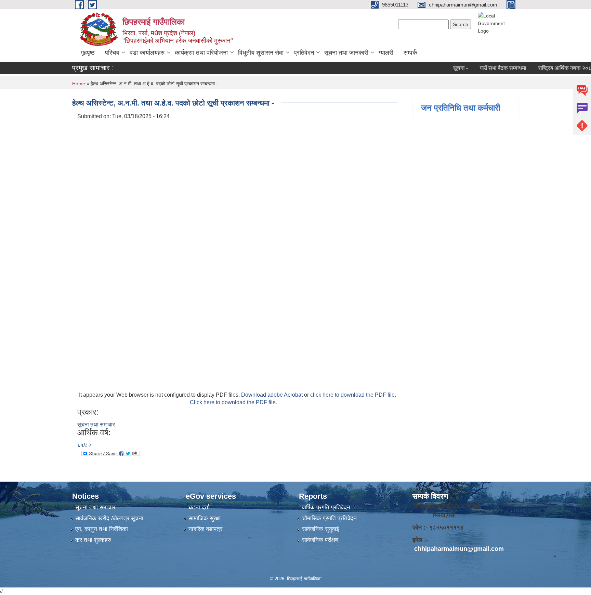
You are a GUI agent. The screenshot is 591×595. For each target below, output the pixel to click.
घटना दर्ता (199, 507)
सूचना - (450, 68)
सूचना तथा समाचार (96, 424)
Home (78, 83)
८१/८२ (84, 445)
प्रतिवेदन (304, 52)
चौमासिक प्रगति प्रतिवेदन (329, 518)
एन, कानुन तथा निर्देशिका (101, 529)
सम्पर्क (410, 52)
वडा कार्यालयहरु (147, 52)
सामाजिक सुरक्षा (204, 518)
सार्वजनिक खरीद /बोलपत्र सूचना (109, 518)
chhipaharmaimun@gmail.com (459, 548)
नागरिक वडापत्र (205, 529)
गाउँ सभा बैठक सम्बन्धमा (493, 68)
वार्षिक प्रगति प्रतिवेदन (326, 507)
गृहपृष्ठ (88, 52)
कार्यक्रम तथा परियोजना (201, 52)
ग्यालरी (386, 52)
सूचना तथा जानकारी (346, 52)
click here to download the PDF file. (353, 395)
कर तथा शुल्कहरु (93, 540)
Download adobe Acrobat (272, 395)
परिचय (112, 52)
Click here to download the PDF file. (233, 402)
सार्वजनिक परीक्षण (320, 540)
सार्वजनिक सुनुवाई (320, 529)
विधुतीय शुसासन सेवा (261, 52)
